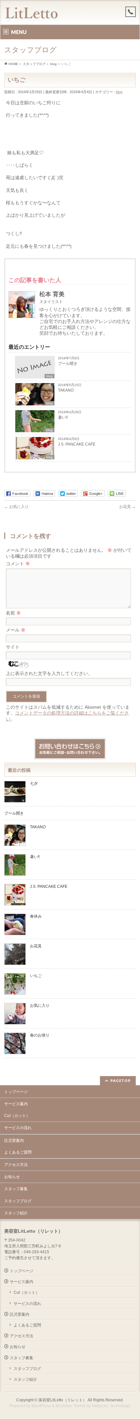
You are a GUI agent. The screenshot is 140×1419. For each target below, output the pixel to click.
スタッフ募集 (16, 1189)
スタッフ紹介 (16, 1213)
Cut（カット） (17, 1115)
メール (15, 630)
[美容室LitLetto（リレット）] (31, 13)
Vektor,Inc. (101, 1406)
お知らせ (12, 1176)
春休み (36, 916)
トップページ (16, 1092)
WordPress (41, 1406)
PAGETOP (120, 1080)
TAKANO (66, 390)
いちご (36, 975)
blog (119, 92)
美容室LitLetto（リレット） (62, 1400)
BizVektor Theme (71, 1406)
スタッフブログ (18, 1201)
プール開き (67, 363)
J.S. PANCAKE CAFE (77, 444)
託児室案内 (14, 1140)
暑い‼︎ (63, 417)
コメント (18, 563)
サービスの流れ (18, 1127)
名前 (13, 613)
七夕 (34, 783)
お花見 (127, 506)
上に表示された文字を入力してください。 (49, 673)
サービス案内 (16, 1104)
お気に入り (16, 506)
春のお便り (39, 1035)
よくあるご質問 (18, 1152)
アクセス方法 (16, 1164)
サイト (13, 647)
